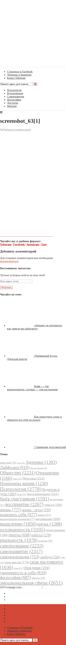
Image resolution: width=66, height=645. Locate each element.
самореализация (19, 556)
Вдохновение (15, 93)
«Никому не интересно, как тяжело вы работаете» (34, 327)
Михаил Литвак (38, 468)
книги (44, 515)
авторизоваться (9, 261)
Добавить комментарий (17, 129)
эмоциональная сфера (31, 583)
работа (41, 535)
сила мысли (17, 562)
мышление (18, 523)
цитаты (38, 577)
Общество (17, 472)
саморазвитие (21, 551)
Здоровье (41, 462)
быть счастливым (24, 498)
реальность (18, 540)
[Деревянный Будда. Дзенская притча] (20, 355)
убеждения (36, 568)
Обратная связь (32, 587)
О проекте (49, 587)
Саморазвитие (15, 96)
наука (49, 523)
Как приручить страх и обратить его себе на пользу (34, 418)
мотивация (48, 519)
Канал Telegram (16, 599)
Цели (21, 494)
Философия (14, 99)
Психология (14, 90)
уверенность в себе (23, 572)
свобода (50, 557)
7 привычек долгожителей (50, 447)
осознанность (22, 529)
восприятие (24, 504)
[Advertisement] (33, 166)
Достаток (12, 102)
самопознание (21, 545)
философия (15, 577)
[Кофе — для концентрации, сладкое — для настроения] (20, 386)
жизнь (10, 509)
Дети (21, 463)
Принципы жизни (24, 483)
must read (8, 462)
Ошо (17, 478)
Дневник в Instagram (19, 596)
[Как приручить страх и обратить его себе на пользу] (20, 416)
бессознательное (42, 494)
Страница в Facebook (20, 593)
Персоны (34, 478)
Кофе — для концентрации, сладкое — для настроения (32, 388)
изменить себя (18, 514)
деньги (53, 505)
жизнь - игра (36, 510)
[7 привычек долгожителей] (20, 447)
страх (18, 568)
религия (45, 540)
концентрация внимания (17, 519)
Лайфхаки (14, 467)
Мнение (12, 106)
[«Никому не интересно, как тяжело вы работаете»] (20, 325)
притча (19, 534)
